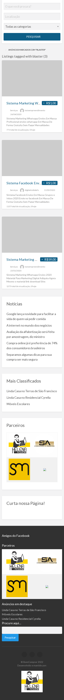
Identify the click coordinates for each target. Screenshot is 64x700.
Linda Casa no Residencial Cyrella (28, 397)
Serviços (14, 110)
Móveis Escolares (18, 404)
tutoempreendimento (35, 110)
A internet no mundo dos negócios (29, 325)
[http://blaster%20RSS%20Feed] (49, 56)
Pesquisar (33, 36)
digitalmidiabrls (32, 190)
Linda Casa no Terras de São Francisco (31, 391)
